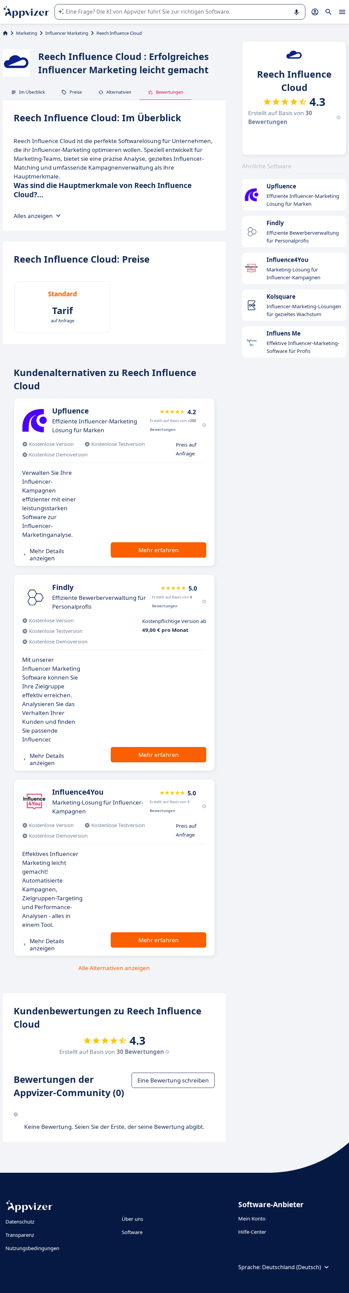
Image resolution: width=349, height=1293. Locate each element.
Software (132, 1232)
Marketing (26, 33)
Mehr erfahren (158, 550)
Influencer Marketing (66, 33)
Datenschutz (19, 1221)
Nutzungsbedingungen (32, 1248)
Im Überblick (32, 92)
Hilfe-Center (252, 1231)
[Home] (5, 33)
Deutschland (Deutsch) (291, 1267)
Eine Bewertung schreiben (173, 1080)
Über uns (132, 1218)
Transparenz (19, 1234)
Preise (76, 92)
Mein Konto (251, 1218)
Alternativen (118, 92)
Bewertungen (169, 92)
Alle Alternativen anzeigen (114, 967)
